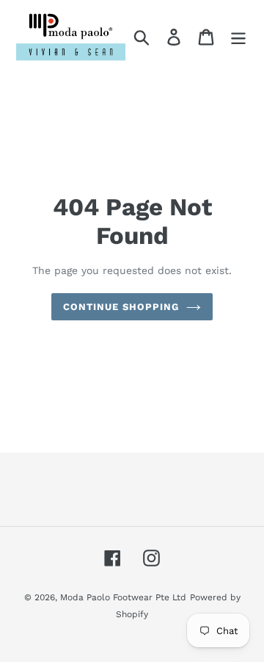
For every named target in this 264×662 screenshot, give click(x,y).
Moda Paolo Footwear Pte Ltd (123, 597)
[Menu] (238, 37)
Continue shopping (121, 306)
